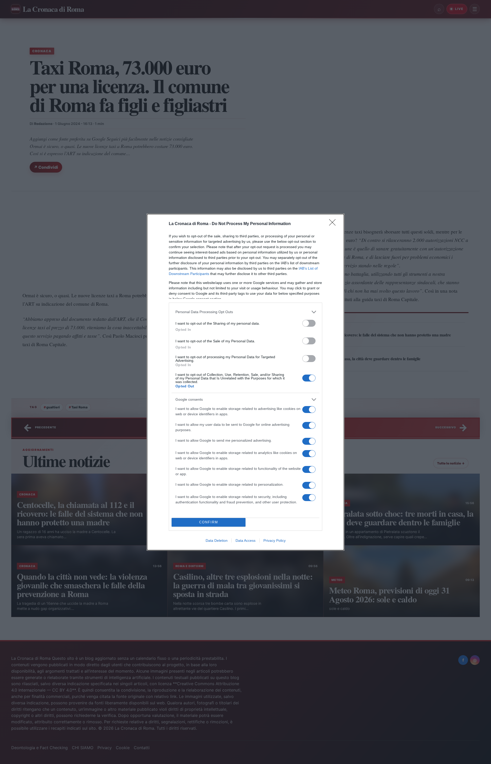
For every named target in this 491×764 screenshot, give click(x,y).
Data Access (245, 540)
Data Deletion (217, 540)
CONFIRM (208, 522)
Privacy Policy (274, 540)
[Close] (334, 224)
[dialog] (245, 382)
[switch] (309, 323)
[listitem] (245, 312)
